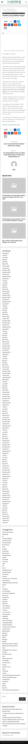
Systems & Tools (6, 666)
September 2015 (6, 501)
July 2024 (4, 280)
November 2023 (6, 297)
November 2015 (6, 497)
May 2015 (4, 510)
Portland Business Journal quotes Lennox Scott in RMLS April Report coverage (14, 220)
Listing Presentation (7, 624)
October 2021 (5, 350)
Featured (4, 576)
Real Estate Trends (7, 654)
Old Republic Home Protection (9, 650)
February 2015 (5, 516)
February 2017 (5, 465)
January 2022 (5, 343)
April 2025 (4, 261)
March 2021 (5, 365)
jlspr (4, 17)
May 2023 (4, 310)
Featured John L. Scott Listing (9, 578)
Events (4, 568)
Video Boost (5, 681)
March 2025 (5, 264)
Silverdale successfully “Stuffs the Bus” (12, 717)
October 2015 (5, 499)
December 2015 (6, 495)
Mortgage (4, 639)
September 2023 (6, 301)
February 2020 (5, 392)
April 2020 (4, 388)
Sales (3, 656)
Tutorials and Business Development (11, 675)
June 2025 (5, 257)
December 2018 (6, 419)
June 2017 (5, 457)
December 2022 (6, 320)
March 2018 (5, 438)
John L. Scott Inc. (6, 612)
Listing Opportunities (7, 622)
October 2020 (5, 375)
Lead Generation (6, 614)
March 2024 (5, 289)
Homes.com (5, 595)
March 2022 (5, 339)
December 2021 (6, 346)
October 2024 (5, 274)
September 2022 (6, 327)
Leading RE (5, 616)
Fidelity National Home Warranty (10, 582)
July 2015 (4, 505)
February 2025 (5, 266)
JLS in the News (6, 608)
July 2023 (4, 306)
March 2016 (5, 489)
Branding (4, 549)
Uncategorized (6, 679)
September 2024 (6, 276)
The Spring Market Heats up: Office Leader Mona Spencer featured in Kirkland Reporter (14, 155)
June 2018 (5, 432)
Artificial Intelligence (7, 538)
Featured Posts (6, 580)
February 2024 (5, 291)
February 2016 (5, 491)
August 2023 (5, 304)
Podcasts (4, 652)
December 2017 (6, 444)
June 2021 (5, 358)
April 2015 (4, 512)
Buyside (4, 557)
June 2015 (5, 508)
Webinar (4, 685)
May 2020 (4, 386)
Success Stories (6, 662)
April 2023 (4, 312)
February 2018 (5, 440)
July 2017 (4, 455)
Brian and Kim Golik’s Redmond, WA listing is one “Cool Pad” (12, 241)
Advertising (5, 534)
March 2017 (5, 463)
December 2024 (6, 270)
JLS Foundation (6, 605)
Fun (3, 587)
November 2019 (6, 398)
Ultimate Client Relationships (9, 677)
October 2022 (5, 325)
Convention (5, 561)
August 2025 (5, 253)
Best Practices (5, 544)
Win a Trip (4, 688)
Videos (4, 683)
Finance (4, 584)
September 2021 (6, 352)
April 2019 (4, 411)
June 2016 (5, 482)
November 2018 (6, 421)
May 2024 (4, 285)
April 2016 (4, 487)
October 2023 (5, 299)
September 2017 (6, 451)
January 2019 (5, 417)
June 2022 (5, 333)
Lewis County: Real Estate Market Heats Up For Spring (14, 145)
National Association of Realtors (10, 643)
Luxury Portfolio (6, 629)
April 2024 (4, 287)
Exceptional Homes (6, 13)
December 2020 (6, 371)
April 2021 (4, 362)
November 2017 (6, 447)
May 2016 (4, 484)
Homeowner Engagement (8, 593)
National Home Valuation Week (9, 645)
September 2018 (6, 426)
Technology (5, 671)
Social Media (5, 660)
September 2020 (6, 377)
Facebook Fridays (6, 572)
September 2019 (6, 402)
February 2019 (5, 415)
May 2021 (4, 360)
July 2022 (4, 331)
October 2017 (5, 449)
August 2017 (5, 453)
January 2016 (5, 493)
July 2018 (4, 430)
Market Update (21, 13)
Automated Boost (6, 542)
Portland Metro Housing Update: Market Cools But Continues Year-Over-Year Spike (13, 197)
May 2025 (4, 259)
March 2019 (5, 413)
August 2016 (5, 478)
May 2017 (4, 459)
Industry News (5, 597)
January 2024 (5, 293)
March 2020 (5, 390)
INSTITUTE (5, 603)
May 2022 (4, 335)
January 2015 (5, 518)
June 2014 (5, 522)
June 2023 (5, 308)
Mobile (4, 637)
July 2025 (4, 255)
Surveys (4, 664)
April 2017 (4, 461)
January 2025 (5, 268)
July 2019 (4, 407)
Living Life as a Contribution (9, 627)
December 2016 (6, 470)
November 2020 (6, 373)
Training (4, 673)
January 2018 (5, 442)
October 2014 (5, 520)
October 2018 (5, 423)
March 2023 (5, 314)
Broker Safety (5, 553)
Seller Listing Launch (7, 658)
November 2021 (6, 348)
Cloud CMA (5, 559)
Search (4, 696)
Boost (3, 547)
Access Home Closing (7, 532)
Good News (5, 589)
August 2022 (5, 329)
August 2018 (5, 428)
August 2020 (5, 379)
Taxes (3, 669)
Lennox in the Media (14, 13)
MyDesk (4, 641)
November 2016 (6, 472)
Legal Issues (5, 618)
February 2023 (5, 316)
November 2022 (6, 322)
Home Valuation (6, 591)
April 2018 (4, 436)
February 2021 (5, 367)
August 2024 (5, 278)
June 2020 (5, 383)
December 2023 (6, 295)
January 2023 (5, 318)
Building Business (6, 555)
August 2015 (5, 503)
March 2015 (5, 514)
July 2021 (4, 356)
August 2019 (5, 404)
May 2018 (4, 434)
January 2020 (5, 394)
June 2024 (5, 282)
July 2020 (4, 381)
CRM (3, 563)
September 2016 (6, 476)
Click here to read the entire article (11, 125)
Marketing (4, 633)
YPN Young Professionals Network (10, 690)
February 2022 (5, 341)
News (3, 648)
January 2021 (5, 369)
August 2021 (5, 354)
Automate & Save (6, 540)
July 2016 (4, 480)
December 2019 (6, 396)
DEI (3, 566)
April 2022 (4, 337)
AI (2, 536)
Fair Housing (5, 574)
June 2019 (5, 409)
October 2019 (5, 400)
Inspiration (4, 599)
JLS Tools (4, 610)
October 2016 (5, 474)
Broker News (5, 551)
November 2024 (6, 272)
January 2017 (5, 468)
